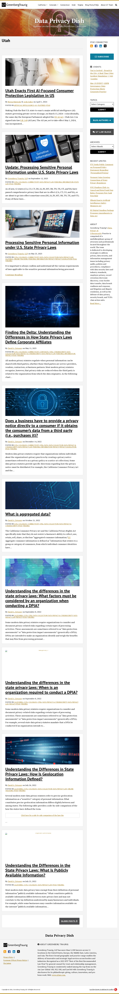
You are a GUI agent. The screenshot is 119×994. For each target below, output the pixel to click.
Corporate (44, 352)
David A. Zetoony (15, 348)
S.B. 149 (24, 120)
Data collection (51, 257)
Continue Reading (14, 274)
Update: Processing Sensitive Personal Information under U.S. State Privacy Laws (41, 170)
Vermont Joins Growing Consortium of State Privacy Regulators (100, 180)
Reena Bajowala (14, 102)
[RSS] (91, 46)
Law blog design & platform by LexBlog (102, 989)
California (18, 616)
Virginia (80, 5)
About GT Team (107, 5)
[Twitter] (105, 46)
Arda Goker (28, 102)
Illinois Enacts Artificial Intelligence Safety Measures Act (100, 203)
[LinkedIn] (100, 46)
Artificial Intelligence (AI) (25, 105)
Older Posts (68, 921)
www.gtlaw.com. (59, 975)
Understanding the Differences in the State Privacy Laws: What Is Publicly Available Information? (37, 870)
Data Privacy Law (47, 182)
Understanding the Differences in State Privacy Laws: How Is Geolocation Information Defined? (39, 774)
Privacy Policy (8, 957)
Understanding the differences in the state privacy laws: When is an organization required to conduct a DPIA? (41, 687)
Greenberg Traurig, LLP (18, 178)
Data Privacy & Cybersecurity (28, 354)
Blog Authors (99, 120)
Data (41, 257)
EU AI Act (59, 117)
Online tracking (21, 259)
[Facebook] (96, 46)
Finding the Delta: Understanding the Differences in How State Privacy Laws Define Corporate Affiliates (38, 337)
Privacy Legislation (63, 259)
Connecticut (65, 5)
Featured (41, 105)
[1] (69, 537)
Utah (74, 5)
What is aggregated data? (28, 514)
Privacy (51, 259)
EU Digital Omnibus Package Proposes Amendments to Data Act (102, 213)
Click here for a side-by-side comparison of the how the (42, 815)
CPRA (51, 352)
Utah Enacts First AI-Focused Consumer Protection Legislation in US (39, 93)
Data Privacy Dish (59, 21)
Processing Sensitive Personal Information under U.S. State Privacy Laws (42, 245)
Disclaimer (7, 963)
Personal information (63, 182)
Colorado (52, 5)
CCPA (16, 182)
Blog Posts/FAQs (92, 5)
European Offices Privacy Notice (15, 960)
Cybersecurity (60, 352)
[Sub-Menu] (46, 4)
